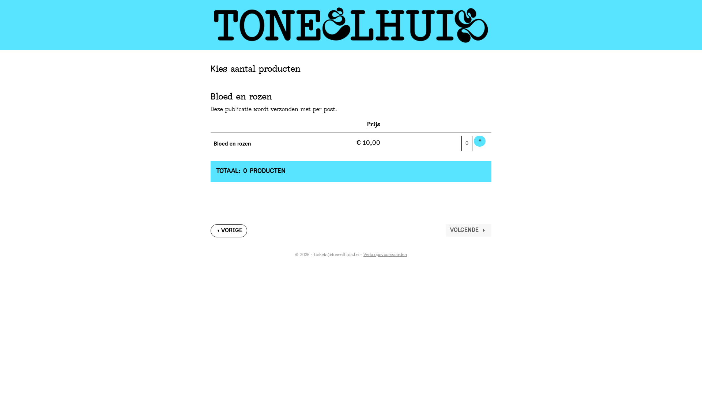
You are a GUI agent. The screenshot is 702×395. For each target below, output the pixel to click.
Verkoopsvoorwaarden (385, 255)
